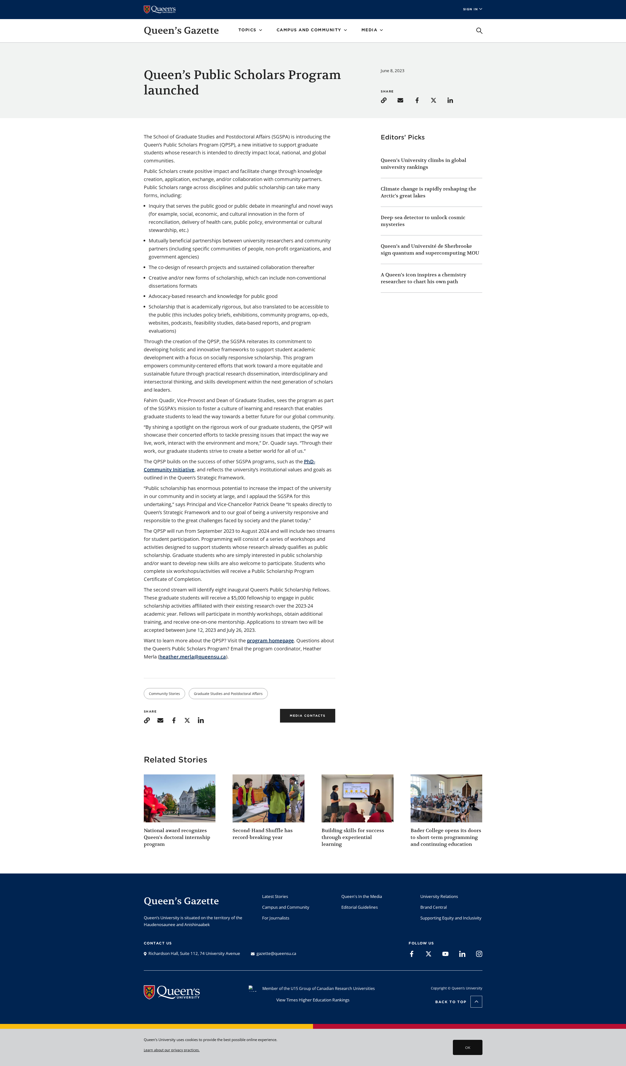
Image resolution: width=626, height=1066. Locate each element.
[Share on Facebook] (422, 100)
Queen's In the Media (361, 896)
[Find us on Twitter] (428, 953)
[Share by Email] (405, 100)
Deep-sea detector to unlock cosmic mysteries (423, 221)
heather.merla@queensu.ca (192, 656)
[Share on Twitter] (438, 100)
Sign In (470, 9)
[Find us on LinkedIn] (462, 953)
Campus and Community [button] (309, 30)
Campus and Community (285, 907)
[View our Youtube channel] (445, 953)
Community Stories (164, 693)
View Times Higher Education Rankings (312, 1000)
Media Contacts (307, 715)
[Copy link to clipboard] (388, 100)
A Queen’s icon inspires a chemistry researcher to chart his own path (423, 278)
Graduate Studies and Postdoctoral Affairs (228, 693)
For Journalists (275, 918)
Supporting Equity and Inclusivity (450, 918)
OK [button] (467, 1047)
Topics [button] (247, 30)
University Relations (439, 896)
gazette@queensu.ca (276, 953)
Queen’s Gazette (181, 30)
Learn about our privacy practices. (172, 1050)
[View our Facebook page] (412, 953)
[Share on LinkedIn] (455, 100)
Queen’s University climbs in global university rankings (423, 163)
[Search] (479, 31)
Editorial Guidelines (359, 907)
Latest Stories (275, 896)
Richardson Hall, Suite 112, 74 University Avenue (194, 953)
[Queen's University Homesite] (172, 996)
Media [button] (369, 30)
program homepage (270, 640)
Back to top (451, 1002)
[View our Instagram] (479, 953)
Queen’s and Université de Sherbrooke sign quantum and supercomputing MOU (430, 249)
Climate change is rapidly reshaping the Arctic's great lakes (428, 192)
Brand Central (433, 907)
